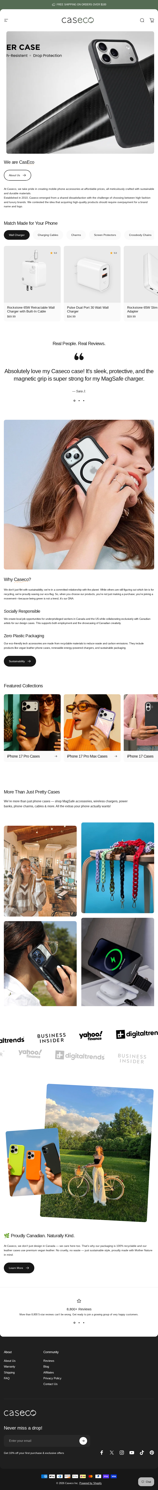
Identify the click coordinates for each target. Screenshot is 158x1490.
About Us (10, 1360)
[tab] (17, 235)
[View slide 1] (74, 400)
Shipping (9, 1372)
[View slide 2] (79, 400)
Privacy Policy (52, 1378)
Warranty (9, 1366)
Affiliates (48, 1372)
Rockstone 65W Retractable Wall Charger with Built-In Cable (31, 309)
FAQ (7, 1378)
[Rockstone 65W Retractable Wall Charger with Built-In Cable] (32, 274)
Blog (46, 1366)
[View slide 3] (83, 400)
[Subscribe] (83, 1441)
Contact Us (50, 1384)
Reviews (48, 1360)
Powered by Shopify (90, 1483)
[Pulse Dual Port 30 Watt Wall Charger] (92, 274)
